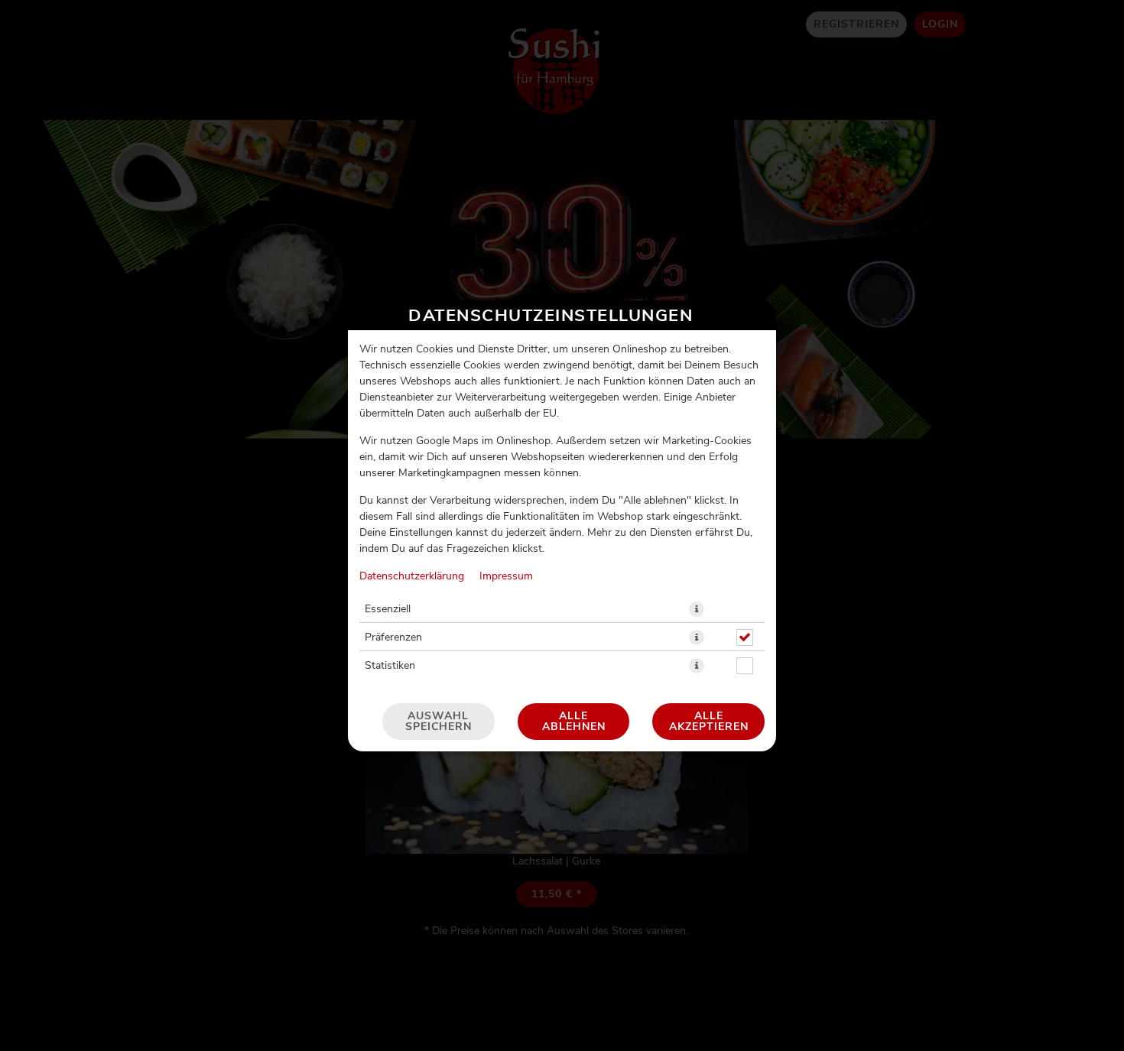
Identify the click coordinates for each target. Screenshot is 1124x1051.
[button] (696, 609)
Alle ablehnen (574, 721)
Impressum (506, 576)
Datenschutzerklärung (411, 576)
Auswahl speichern (438, 721)
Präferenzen (393, 637)
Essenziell (388, 609)
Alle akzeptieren (709, 721)
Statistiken (390, 665)
